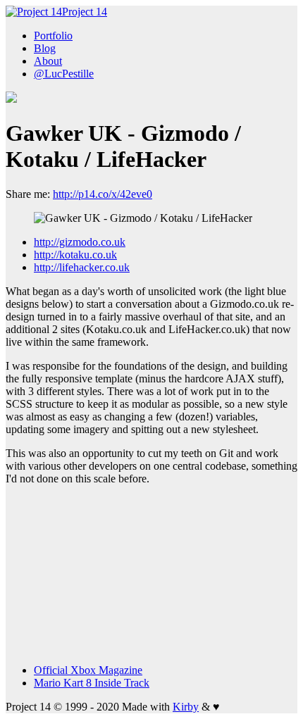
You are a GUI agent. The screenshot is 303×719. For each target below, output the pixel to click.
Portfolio (53, 36)
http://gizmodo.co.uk (79, 242)
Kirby (186, 707)
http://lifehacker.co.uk (82, 267)
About (48, 61)
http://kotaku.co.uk (75, 255)
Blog (45, 48)
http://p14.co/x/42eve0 (102, 194)
